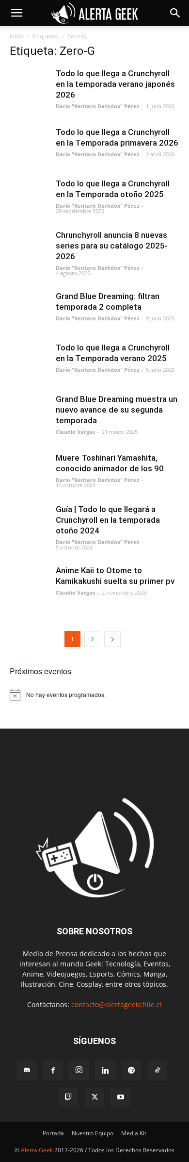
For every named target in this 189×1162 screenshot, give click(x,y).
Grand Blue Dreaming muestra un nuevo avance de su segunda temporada (116, 409)
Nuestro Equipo (92, 1133)
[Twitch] (68, 1097)
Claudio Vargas (75, 431)
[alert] (94, 694)
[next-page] (112, 639)
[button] (16, 13)
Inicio (17, 36)
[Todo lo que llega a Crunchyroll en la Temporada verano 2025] (29, 361)
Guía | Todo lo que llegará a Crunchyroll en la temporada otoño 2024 (108, 519)
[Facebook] (53, 1070)
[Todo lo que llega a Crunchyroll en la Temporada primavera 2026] (29, 146)
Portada (53, 1133)
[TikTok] (157, 1070)
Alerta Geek (37, 1150)
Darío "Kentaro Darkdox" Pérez (97, 106)
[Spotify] (131, 1070)
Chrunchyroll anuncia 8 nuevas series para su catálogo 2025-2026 (112, 245)
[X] (94, 1097)
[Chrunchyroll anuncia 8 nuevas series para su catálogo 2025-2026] (29, 249)
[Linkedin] (105, 1070)
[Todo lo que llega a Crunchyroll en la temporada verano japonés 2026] (29, 87)
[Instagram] (79, 1070)
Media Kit (133, 1133)
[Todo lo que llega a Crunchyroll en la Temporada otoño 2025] (29, 197)
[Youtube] (120, 1097)
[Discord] (26, 1070)
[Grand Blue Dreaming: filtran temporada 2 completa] (29, 310)
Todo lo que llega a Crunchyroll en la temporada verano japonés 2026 (115, 84)
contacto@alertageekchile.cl (116, 1004)
